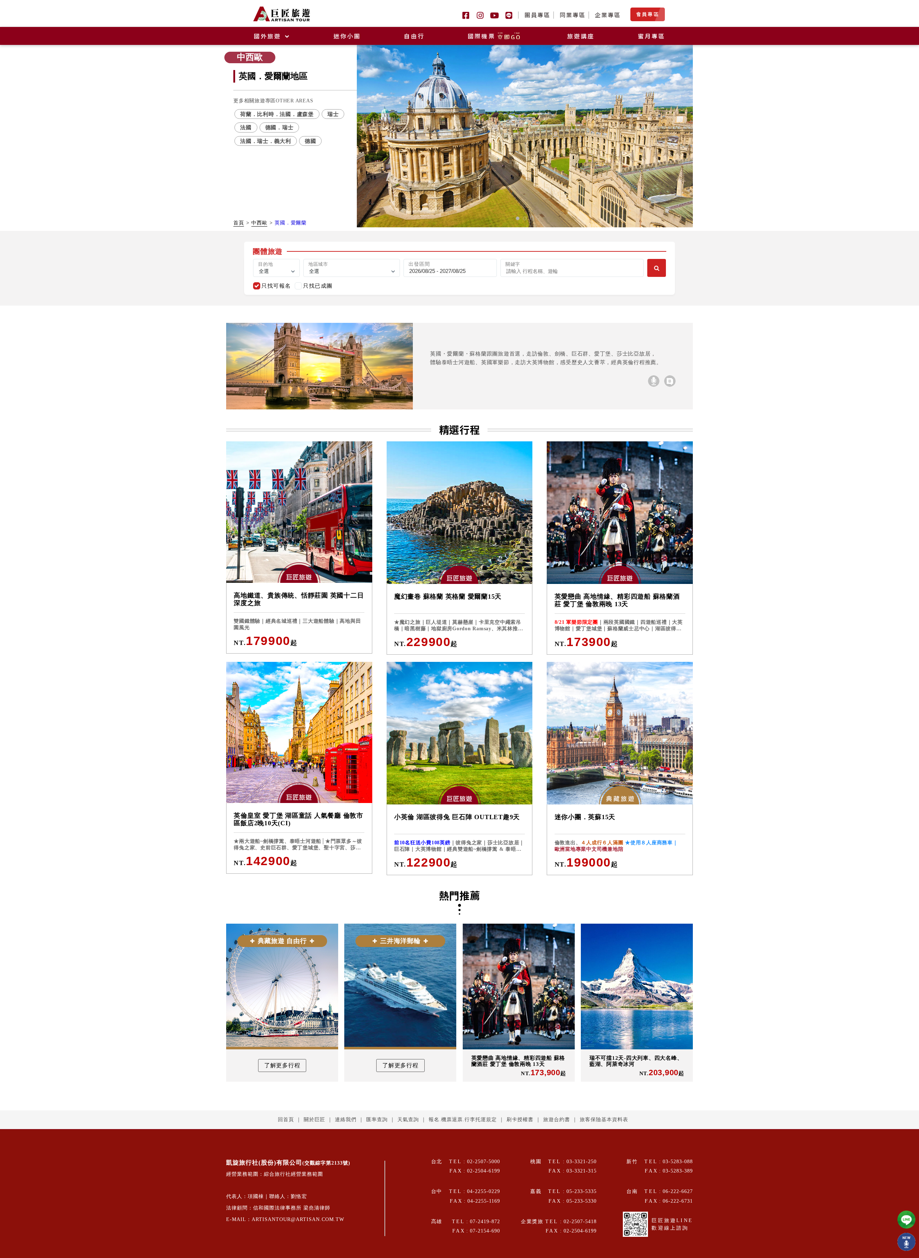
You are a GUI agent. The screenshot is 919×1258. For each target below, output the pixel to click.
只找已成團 (318, 286)
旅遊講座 (581, 36)
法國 (246, 127)
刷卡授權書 (520, 1119)
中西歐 (259, 223)
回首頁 (286, 1119)
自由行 (414, 36)
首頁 (238, 223)
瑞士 (333, 114)
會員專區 (647, 14)
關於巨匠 (314, 1119)
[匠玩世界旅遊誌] (670, 381)
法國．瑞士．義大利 (265, 141)
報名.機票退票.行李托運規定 (463, 1119)
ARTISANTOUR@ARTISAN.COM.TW (298, 1219)
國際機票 (495, 36)
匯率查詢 (377, 1119)
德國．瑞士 (279, 127)
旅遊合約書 (556, 1119)
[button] (517, 218)
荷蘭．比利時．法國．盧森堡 (277, 114)
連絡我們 (345, 1119)
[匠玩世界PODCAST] (653, 381)
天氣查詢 (408, 1119)
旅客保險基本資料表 (604, 1119)
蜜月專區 (652, 36)
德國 (310, 141)
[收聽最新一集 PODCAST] (906, 1242)
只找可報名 (276, 286)
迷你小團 (347, 36)
